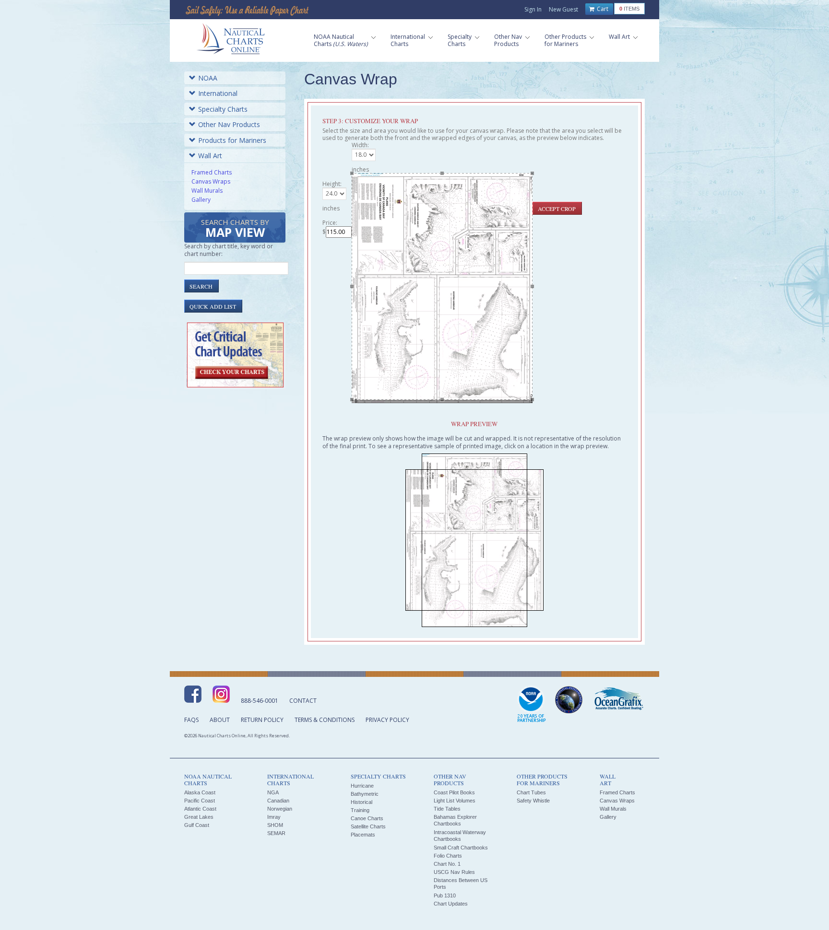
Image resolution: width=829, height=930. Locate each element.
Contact (303, 701)
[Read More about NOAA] (531, 705)
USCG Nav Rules (454, 872)
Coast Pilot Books (454, 792)
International (217, 93)
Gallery (201, 200)
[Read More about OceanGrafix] (618, 700)
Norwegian (279, 809)
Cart (601, 9)
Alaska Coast (199, 792)
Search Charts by (235, 229)
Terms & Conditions (325, 720)
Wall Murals (207, 190)
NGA (273, 792)
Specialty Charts (223, 109)
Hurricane (362, 786)
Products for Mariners (232, 140)
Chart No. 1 (447, 864)
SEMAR (276, 833)
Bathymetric (365, 794)
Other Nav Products (229, 124)
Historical (361, 802)
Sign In (533, 9)
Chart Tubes (531, 792)
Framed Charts (211, 172)
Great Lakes (198, 817)
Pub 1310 (445, 895)
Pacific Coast (199, 800)
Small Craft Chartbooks (461, 847)
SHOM (275, 825)
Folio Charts (448, 856)
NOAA (207, 77)
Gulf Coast (196, 825)
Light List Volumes (454, 800)
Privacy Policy (387, 720)
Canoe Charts (367, 818)
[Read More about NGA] (569, 700)
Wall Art (210, 155)
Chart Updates (451, 904)
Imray (274, 817)
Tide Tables (447, 809)
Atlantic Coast (200, 809)
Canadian (278, 800)
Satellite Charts (368, 826)
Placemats (363, 834)
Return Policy (262, 720)
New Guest (563, 9)
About (220, 720)
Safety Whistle (533, 800)
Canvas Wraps (210, 181)
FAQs (191, 720)
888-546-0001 (259, 701)
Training (360, 810)
